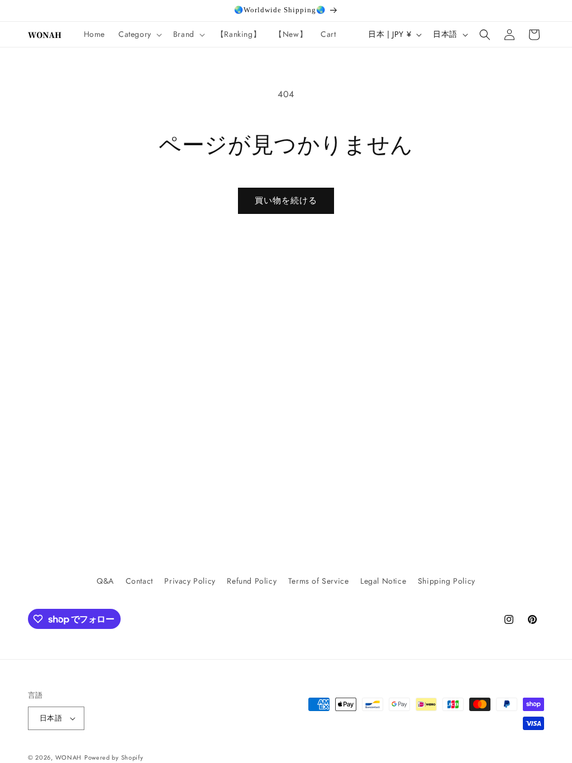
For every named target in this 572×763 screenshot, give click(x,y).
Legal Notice (383, 580)
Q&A (105, 580)
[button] (139, 34)
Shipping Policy (446, 580)
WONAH (68, 757)
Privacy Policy (189, 580)
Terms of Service (318, 580)
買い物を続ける (286, 200)
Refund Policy (252, 580)
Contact (139, 580)
